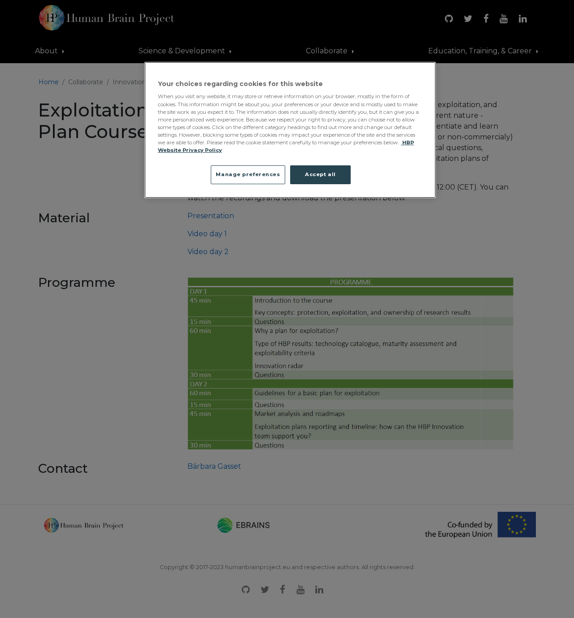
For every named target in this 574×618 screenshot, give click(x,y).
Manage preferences (248, 174)
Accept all (320, 174)
